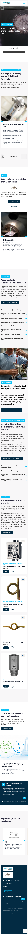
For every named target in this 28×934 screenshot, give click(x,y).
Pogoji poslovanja (17, 908)
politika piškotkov (11, 910)
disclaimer (18, 910)
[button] (2, 121)
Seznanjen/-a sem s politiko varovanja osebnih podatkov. (15, 801)
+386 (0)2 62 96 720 (8, 890)
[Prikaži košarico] (22, 3)
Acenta (15, 913)
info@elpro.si (6, 891)
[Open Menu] (24, 3)
